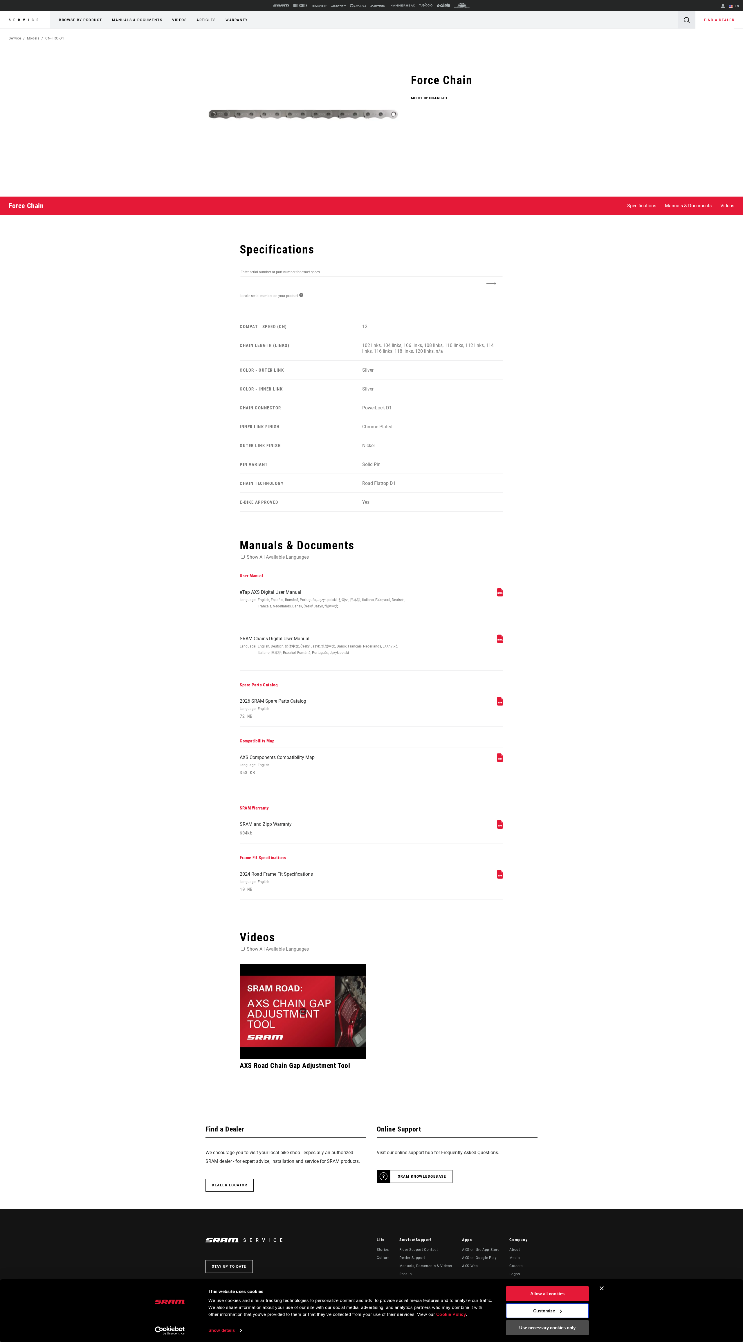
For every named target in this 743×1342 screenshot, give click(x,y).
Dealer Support (412, 1258)
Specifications (641, 205)
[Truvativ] (319, 5)
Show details (221, 1330)
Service (25, 20)
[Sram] (281, 5)
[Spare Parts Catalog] (500, 704)
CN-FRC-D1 (54, 38)
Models (33, 38)
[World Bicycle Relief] (462, 5)
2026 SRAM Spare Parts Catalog (273, 708)
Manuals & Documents (137, 20)
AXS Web (470, 1266)
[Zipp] (338, 5)
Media (514, 1258)
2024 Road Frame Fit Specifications (276, 881)
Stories (383, 1250)
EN (736, 6)
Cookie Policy (451, 1314)
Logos (514, 1274)
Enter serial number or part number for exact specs (280, 272)
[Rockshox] (300, 5)
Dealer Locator (229, 1185)
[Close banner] (602, 1288)
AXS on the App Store (480, 1250)
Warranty (237, 20)
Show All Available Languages (278, 557)
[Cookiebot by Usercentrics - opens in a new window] (170, 1330)
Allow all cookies (547, 1293)
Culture (383, 1258)
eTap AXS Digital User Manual (322, 598)
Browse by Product (80, 20)
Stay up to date (229, 1266)
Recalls (405, 1274)
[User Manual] (500, 595)
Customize (544, 1310)
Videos (179, 20)
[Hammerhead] (403, 5)
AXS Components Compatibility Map (277, 765)
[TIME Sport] (378, 5)
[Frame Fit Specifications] (500, 877)
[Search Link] (686, 19)
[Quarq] (358, 5)
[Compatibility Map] (500, 760)
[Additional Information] (491, 283)
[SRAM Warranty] (500, 827)
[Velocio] (425, 5)
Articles (206, 20)
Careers (515, 1266)
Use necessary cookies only (547, 1327)
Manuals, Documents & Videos (425, 1266)
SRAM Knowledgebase (422, 1176)
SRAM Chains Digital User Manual (319, 645)
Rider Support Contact (418, 1250)
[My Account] (723, 6)
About (514, 1250)
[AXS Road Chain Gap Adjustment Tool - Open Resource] (303, 1011)
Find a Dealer (719, 20)
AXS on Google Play (479, 1258)
